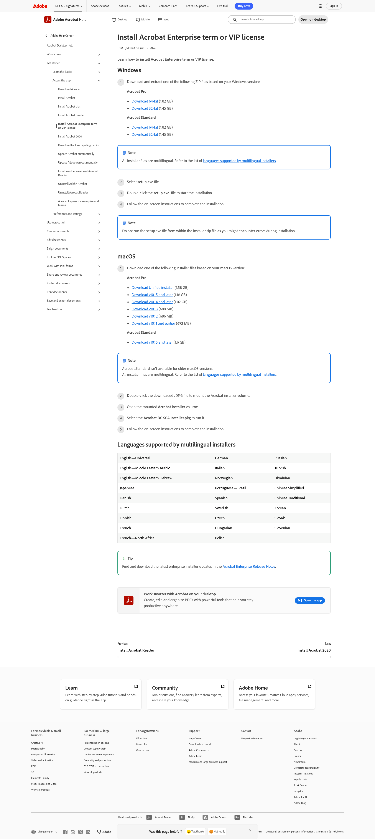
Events (297, 756)
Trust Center (300, 785)
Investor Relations (303, 773)
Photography (38, 748)
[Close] (250, 830)
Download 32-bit (145, 108)
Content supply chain (95, 748)
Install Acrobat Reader (71, 115)
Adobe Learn (195, 756)
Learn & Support (196, 6)
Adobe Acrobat (100, 6)
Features (122, 6)
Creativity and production (97, 760)
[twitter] (80, 832)
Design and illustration (43, 754)
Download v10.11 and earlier (153, 323)
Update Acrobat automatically (76, 154)
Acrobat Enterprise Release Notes (249, 566)
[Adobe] (40, 6)
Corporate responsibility (306, 767)
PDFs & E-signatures (66, 6)
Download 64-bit (145, 101)
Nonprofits (141, 744)
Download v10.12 (145, 316)
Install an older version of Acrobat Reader (78, 173)
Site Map (321, 831)
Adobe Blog (300, 802)
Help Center (195, 738)
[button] (320, 6)
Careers (298, 750)
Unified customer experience (99, 754)
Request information (252, 738)
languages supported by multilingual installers (239, 160)
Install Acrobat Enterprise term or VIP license (77, 126)
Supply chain (300, 779)
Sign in (334, 6)
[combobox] (262, 19)
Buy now (244, 6)
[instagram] (73, 832)
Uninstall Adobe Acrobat (72, 184)
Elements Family (40, 777)
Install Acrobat (66, 98)
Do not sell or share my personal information (289, 831)
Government (143, 750)
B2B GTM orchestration (96, 766)
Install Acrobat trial (69, 106)
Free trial (222, 6)
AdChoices (338, 831)
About (297, 744)
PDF (33, 766)
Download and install (200, 744)
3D (32, 772)
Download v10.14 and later (152, 302)
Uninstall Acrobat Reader (73, 192)
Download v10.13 (145, 309)
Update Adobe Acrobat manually (77, 162)
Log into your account (305, 738)
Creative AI (37, 742)
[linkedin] (88, 832)
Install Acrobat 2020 (70, 136)
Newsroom (300, 761)
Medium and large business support (208, 761)
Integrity (298, 791)
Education (141, 738)
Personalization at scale (96, 742)
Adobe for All (301, 797)
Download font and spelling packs (78, 145)
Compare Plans (168, 6)
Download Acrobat (69, 89)
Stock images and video (43, 783)
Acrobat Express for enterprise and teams (78, 203)
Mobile (143, 6)
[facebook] (65, 832)
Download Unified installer (153, 287)
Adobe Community (199, 750)
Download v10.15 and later (152, 294)
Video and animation (42, 760)
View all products (40, 789)
